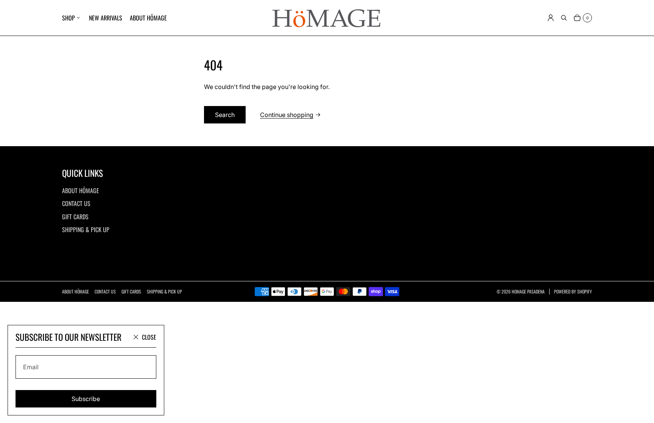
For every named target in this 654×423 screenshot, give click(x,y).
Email (31, 367)
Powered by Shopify (573, 292)
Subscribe (86, 399)
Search (225, 115)
